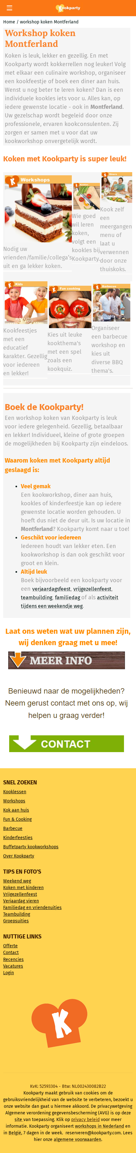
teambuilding (36, 598)
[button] (9, 8)
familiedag (68, 598)
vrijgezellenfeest (92, 589)
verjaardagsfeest (51, 589)
